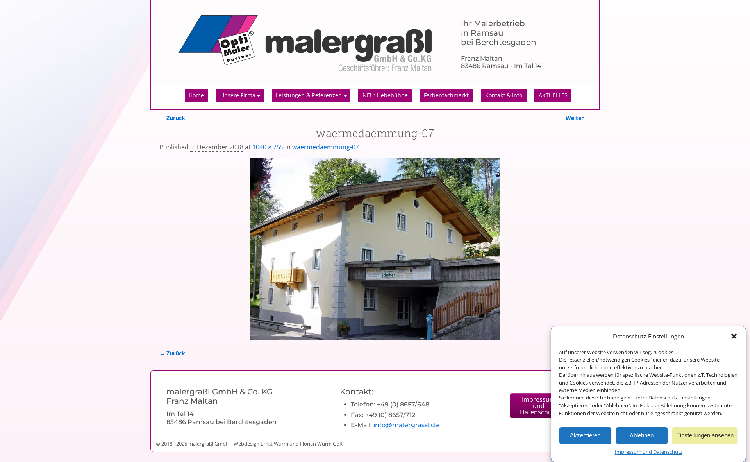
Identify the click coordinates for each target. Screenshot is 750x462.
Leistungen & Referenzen (309, 95)
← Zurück (172, 118)
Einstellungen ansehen (705, 435)
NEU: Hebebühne (385, 95)
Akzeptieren (585, 435)
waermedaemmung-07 (325, 147)
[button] (734, 336)
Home (196, 95)
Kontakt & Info (503, 95)
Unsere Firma (237, 95)
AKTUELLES (553, 95)
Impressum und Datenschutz (648, 451)
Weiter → (578, 118)
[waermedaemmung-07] (375, 249)
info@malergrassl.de (406, 425)
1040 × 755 (268, 147)
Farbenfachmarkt (446, 95)
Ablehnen (642, 435)
